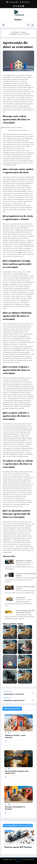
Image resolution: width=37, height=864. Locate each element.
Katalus (18, 19)
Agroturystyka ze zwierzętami (24, 561)
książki (20, 252)
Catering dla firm (20, 598)
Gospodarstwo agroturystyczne (14, 700)
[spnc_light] (33, 25)
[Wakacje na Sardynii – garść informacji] (18, 723)
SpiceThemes (18, 861)
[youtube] (23, 6)
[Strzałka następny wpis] (32, 700)
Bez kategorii (15, 831)
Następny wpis (7, 697)
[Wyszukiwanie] (28, 25)
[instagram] (21, 6)
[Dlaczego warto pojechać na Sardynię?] (18, 794)
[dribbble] (18, 6)
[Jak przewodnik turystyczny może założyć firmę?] (18, 758)
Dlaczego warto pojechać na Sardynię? (15, 808)
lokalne (18, 350)
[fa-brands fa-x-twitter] (16, 6)
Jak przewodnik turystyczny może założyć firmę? (16, 772)
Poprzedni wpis (8, 691)
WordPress (18, 859)
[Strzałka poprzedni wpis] (32, 693)
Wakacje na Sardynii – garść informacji (15, 736)
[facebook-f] (14, 6)
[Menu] (3, 25)
